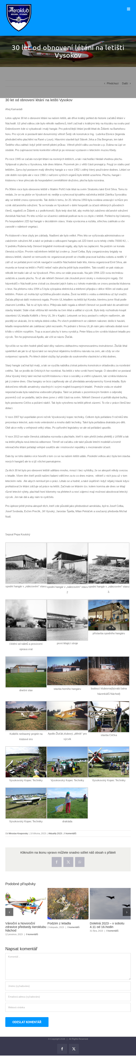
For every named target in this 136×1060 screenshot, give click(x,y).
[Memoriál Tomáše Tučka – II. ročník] (67, 903)
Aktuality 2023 (55, 833)
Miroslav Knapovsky (18, 833)
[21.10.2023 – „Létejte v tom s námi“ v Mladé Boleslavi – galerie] (25, 903)
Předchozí (113, 83)
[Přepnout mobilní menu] (129, 9)
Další (125, 83)
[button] (9, 912)
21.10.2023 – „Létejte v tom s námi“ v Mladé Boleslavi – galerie (19, 903)
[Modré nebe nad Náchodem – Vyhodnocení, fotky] (110, 903)
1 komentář (27, 934)
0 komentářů (70, 833)
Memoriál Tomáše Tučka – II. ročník (61, 903)
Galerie (32, 903)
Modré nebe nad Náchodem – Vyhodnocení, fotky (103, 903)
